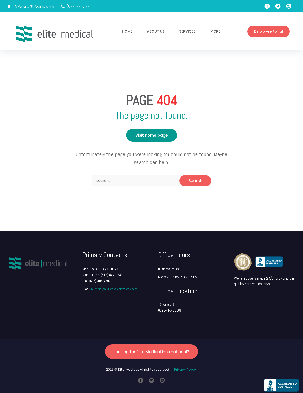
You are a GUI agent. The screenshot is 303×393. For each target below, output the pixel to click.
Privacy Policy (185, 369)
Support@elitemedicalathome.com (114, 289)
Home (127, 31)
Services (187, 31)
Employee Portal (268, 31)
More (215, 31)
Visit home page (151, 135)
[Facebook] (140, 380)
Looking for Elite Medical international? (151, 351)
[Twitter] (151, 380)
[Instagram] (162, 380)
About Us (156, 31)
